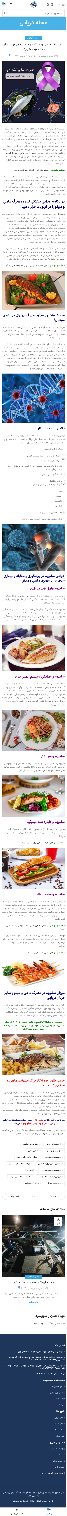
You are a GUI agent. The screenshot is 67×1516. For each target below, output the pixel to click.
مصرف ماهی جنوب (38, 925)
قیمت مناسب (59, 1398)
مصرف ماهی (17, 265)
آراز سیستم (17, 1501)
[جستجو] (5, 13)
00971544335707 (48, 1368)
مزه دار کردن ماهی (28, 153)
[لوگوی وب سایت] (33, 4)
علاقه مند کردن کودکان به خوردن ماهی (30, 170)
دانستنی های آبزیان (33, 38)
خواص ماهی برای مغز (52, 1170)
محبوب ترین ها (58, 1386)
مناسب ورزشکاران (57, 1392)
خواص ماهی (33, 1150)
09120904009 (40, 1374)
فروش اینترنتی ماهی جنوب (49, 1176)
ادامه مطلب (33, 1302)
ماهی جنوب (59, 1133)
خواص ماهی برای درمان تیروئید (34, 842)
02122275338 (35, 1359)
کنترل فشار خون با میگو (37, 952)
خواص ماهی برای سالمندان (49, 1163)
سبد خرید (60, 1454)
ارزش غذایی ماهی (53, 1144)
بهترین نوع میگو (54, 1150)
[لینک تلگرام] (47, 4)
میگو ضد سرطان (32, 1183)
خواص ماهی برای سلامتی (19, 1163)
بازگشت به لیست (33, 1196)
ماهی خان (38, 1120)
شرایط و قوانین (58, 1461)
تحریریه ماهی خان (45, 56)
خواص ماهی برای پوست (27, 1157)
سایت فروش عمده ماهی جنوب (33, 1282)
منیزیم (48, 1025)
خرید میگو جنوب (28, 1123)
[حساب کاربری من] (11, 5)
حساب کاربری (59, 1467)
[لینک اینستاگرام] (52, 4)
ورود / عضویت (58, 1448)
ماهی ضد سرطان (54, 1183)
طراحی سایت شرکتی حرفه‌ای (41, 1501)
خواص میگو (29, 1170)
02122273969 (49, 1359)
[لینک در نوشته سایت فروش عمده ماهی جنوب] (33, 1246)
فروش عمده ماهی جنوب (20, 1176)
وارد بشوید (38, 1323)
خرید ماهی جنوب (45, 1123)
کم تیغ (62, 1405)
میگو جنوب (47, 1133)
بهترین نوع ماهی (30, 1144)
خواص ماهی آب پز (53, 1157)
